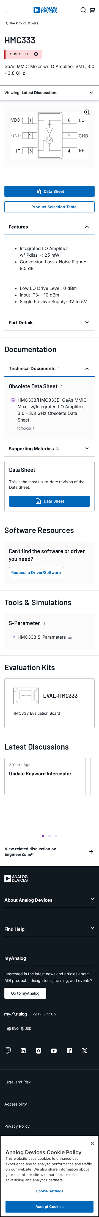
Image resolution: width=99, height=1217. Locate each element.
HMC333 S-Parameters (42, 637)
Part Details (21, 322)
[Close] (92, 1143)
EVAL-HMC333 (60, 695)
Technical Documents (34, 368)
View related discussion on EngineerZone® (30, 851)
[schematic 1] (49, 135)
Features (18, 227)
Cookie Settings (50, 1191)
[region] (49, 1176)
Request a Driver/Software (36, 572)
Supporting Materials (34, 448)
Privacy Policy (17, 1126)
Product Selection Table (53, 206)
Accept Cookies (49, 1206)
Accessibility (15, 1104)
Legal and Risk (17, 1082)
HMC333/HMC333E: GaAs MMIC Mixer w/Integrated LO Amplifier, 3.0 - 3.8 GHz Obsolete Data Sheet (52, 410)
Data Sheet (54, 191)
